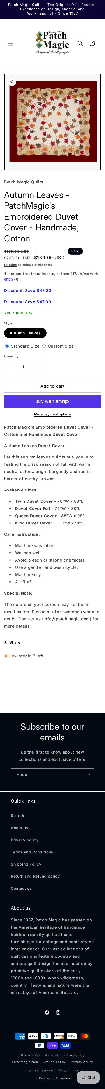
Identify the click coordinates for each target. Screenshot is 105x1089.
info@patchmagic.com (66, 618)
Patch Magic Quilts (50, 1055)
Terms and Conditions (32, 852)
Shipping (10, 264)
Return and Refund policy (35, 876)
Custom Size (60, 346)
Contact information (55, 1078)
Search (17, 815)
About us (19, 828)
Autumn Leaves (25, 333)
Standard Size (25, 346)
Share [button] (14, 642)
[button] (11, 43)
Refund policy (54, 1062)
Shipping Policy (26, 864)
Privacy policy (24, 840)
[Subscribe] (88, 774)
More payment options (52, 414)
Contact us (21, 888)
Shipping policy (71, 1070)
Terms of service (40, 1070)
